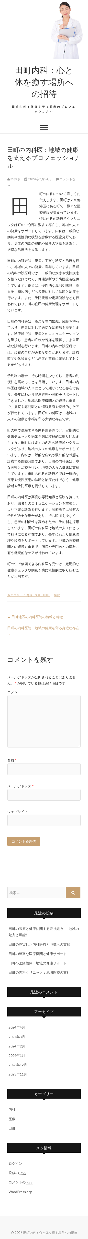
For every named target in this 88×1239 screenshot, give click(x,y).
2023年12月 (18, 1065)
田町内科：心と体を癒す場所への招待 (44, 81)
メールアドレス (20, 786)
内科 (29, 595)
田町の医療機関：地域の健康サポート (38, 963)
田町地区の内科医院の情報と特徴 (35, 617)
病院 (57, 595)
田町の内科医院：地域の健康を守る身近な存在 (43, 631)
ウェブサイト (17, 811)
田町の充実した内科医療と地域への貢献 (39, 944)
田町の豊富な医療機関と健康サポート (38, 954)
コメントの (21, 1182)
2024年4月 (17, 1027)
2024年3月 (17, 1037)
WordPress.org (20, 1192)
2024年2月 (17, 1046)
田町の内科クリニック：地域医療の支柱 (39, 972)
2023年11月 (18, 1074)
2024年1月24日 (39, 179)
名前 (12, 760)
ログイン (15, 1163)
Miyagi (15, 179)
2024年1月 (17, 1055)
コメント (14, 692)
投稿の (17, 1173)
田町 (46, 595)
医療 (38, 595)
